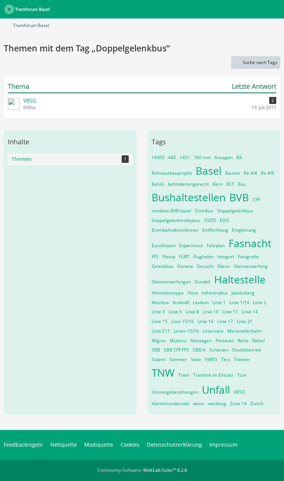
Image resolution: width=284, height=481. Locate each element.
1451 (185, 157)
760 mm (202, 157)
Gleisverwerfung (251, 266)
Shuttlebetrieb (246, 350)
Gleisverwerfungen (171, 282)
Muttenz (178, 340)
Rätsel (258, 340)
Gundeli (202, 282)
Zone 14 (238, 403)
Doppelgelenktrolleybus (176, 220)
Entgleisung (244, 230)
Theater (242, 359)
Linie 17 (225, 321)
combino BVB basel (171, 211)
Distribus (204, 211)
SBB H (199, 350)
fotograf (225, 256)
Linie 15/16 (182, 321)
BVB (239, 197)
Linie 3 (158, 312)
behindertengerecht (188, 184)
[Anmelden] (255, 9)
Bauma (232, 173)
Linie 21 (245, 321)
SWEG (211, 359)
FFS (155, 256)
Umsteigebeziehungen (175, 392)
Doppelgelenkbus (235, 211)
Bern (218, 184)
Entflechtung (215, 230)
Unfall (216, 390)
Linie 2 (259, 302)
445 (172, 157)
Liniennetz (213, 331)
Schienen (218, 350)
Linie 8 (192, 312)
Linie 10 (211, 312)
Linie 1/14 (239, 302)
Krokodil (181, 302)
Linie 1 (219, 302)
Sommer (178, 359)
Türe (242, 375)
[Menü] (274, 9)
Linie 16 (205, 321)
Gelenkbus (162, 266)
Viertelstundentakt (170, 403)
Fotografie (248, 256)
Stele (196, 359)
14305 (158, 157)
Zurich (256, 403)
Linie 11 (230, 312)
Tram (183, 375)
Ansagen (223, 157)
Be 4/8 (267, 173)
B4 (239, 157)
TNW (163, 373)
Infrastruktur (215, 293)
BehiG (158, 184)
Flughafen (203, 256)
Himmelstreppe (168, 293)
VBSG (239, 392)
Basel (209, 171)
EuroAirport (164, 245)
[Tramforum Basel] (28, 9)
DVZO (210, 220)
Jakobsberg (242, 293)
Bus (242, 184)
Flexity (168, 256)
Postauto (225, 340)
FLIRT (184, 256)
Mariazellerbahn (244, 331)
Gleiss (223, 266)
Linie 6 (175, 312)
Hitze (192, 293)
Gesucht (205, 266)
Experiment (191, 245)
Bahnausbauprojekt (172, 173)
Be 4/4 (250, 173)
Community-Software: (142, 470)
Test (225, 359)
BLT (230, 184)
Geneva (185, 266)
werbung (217, 403)
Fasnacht (250, 243)
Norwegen (201, 340)
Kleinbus (160, 302)
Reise (242, 340)
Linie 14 (250, 312)
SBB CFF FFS (176, 350)
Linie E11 (161, 331)
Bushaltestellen (189, 197)
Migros (159, 340)
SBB (156, 350)
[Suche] (237, 9)
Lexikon (201, 302)
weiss (198, 403)
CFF (256, 199)
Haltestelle (240, 279)
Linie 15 (160, 321)
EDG (224, 220)
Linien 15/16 (186, 331)
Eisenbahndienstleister (175, 230)
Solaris (159, 359)
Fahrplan (216, 245)
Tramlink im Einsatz (213, 375)
